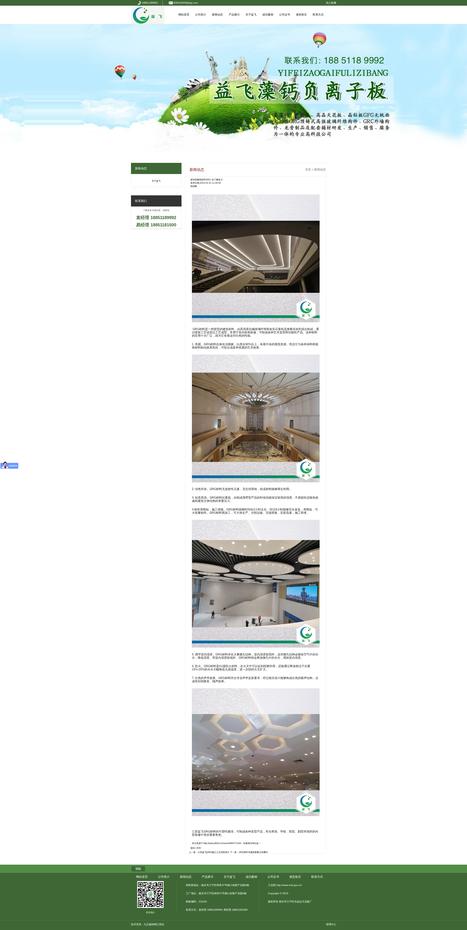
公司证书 (284, 14)
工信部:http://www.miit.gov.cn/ (285, 885)
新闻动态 (217, 14)
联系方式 (318, 14)
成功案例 (267, 14)
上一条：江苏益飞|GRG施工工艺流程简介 (209, 852)
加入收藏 (331, 2)
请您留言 (301, 14)
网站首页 (183, 14)
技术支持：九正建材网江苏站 (147, 924)
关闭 (198, 848)
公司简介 (200, 14)
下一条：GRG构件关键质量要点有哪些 (249, 852)
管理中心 (331, 924)
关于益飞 (251, 14)
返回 (192, 848)
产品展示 (234, 14)
